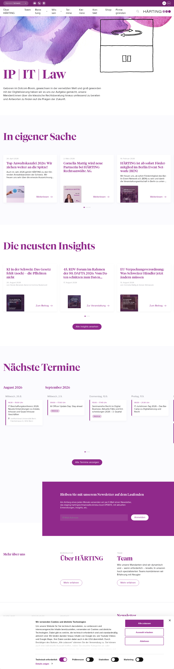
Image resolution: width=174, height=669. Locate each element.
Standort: (9, 3)
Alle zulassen (144, 623)
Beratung (38, 11)
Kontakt (95, 11)
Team (27, 9)
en (169, 3)
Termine (69, 11)
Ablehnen (144, 641)
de (164, 3)
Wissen (54, 11)
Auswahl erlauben (144, 632)
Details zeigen (42, 663)
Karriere (82, 11)
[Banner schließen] (170, 620)
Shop (108, 9)
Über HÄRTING (9, 11)
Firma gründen (121, 11)
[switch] (90, 659)
